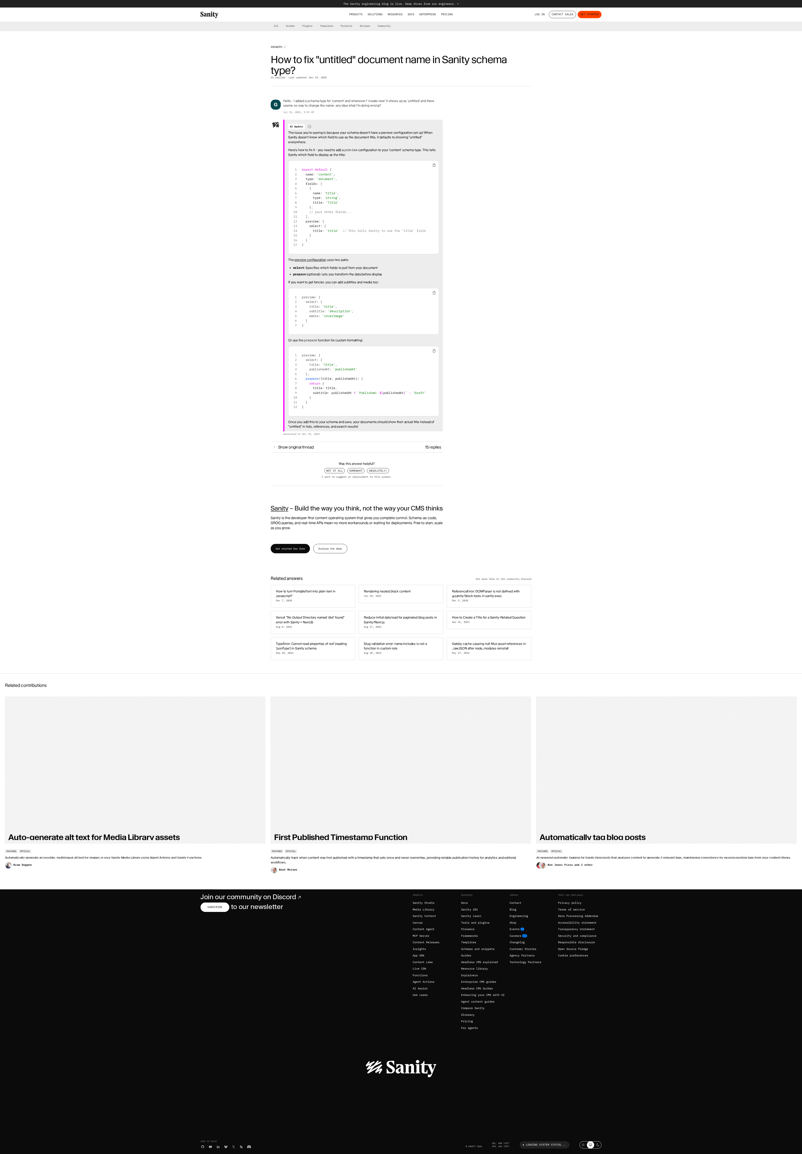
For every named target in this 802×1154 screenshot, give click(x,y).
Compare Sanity (473, 1008)
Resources (395, 14)
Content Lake (423, 962)
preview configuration (310, 260)
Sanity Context (424, 916)
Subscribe (214, 907)
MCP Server (421, 936)
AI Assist (420, 988)
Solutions (375, 14)
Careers (515, 936)
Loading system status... (546, 1144)
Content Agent (423, 929)
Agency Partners (522, 955)
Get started (589, 14)
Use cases (420, 995)
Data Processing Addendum (578, 916)
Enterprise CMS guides (478, 982)
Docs (411, 14)
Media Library (423, 909)
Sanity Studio (423, 903)
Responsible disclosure (576, 942)
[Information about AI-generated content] (309, 126)
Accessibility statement (577, 922)
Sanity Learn (471, 916)
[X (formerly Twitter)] (233, 1147)
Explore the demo (330, 548)
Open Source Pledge (573, 949)
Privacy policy (569, 903)
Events (515, 929)
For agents (469, 1028)
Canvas (418, 922)
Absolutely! (378, 470)
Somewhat (356, 470)
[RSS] (241, 1147)
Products (356, 14)
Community (384, 25)
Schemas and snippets (478, 949)
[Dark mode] (598, 1145)
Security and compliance (577, 936)
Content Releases (426, 942)
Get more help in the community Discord (503, 579)
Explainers (469, 975)
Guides (290, 25)
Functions (420, 975)
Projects (346, 25)
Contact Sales (562, 14)
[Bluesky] (226, 1147)
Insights (419, 949)
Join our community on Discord (248, 896)
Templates (326, 25)
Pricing (447, 14)
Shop (513, 922)
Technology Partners (525, 962)
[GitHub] (202, 1147)
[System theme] (590, 1145)
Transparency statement (576, 929)
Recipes (365, 25)
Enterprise (427, 14)
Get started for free (290, 548)
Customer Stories (523, 949)
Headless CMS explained (479, 962)
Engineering (519, 916)
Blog (513, 909)
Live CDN (419, 968)
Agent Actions (423, 982)
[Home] (209, 14)
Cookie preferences (573, 955)
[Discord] (249, 1147)
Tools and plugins (475, 922)
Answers (276, 47)
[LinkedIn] (218, 1147)
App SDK (418, 955)
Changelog (517, 942)
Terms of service (571, 909)
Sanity (279, 508)
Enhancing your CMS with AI (483, 995)
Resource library (474, 968)
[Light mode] (583, 1145)
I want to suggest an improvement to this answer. (357, 476)
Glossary (468, 1015)
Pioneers (468, 929)
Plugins (307, 25)
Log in (540, 14)
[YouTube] (210, 1147)
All (276, 25)
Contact (515, 903)
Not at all (334, 470)
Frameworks (469, 936)
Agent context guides (478, 1001)
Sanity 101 (469, 909)
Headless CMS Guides (477, 988)
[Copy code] (434, 165)
